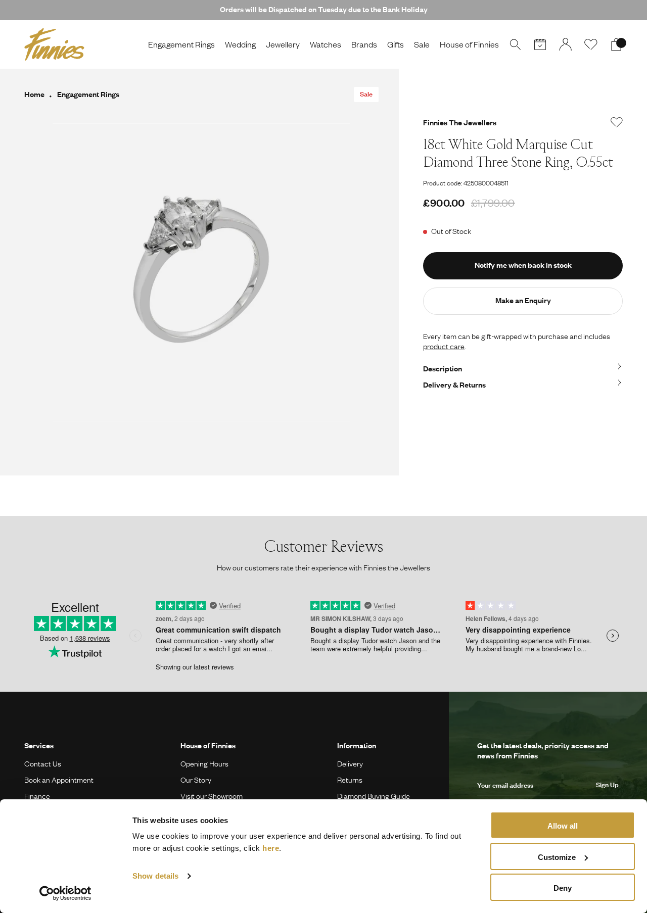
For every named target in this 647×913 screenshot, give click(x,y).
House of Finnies (469, 44)
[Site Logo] (54, 44)
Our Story (195, 779)
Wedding (240, 44)
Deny (562, 888)
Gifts (395, 44)
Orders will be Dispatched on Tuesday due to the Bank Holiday (324, 9)
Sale (422, 44)
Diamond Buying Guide (373, 795)
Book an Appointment (59, 779)
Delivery (350, 763)
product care (444, 346)
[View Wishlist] (590, 44)
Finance (37, 795)
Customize (557, 857)
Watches (325, 44)
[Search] (515, 44)
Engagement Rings (181, 44)
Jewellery (283, 44)
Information (356, 745)
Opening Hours (204, 763)
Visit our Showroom (211, 795)
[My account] (565, 44)
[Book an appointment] (540, 44)
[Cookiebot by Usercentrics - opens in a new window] (65, 893)
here (270, 848)
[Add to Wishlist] (617, 122)
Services (39, 745)
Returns (349, 779)
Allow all (562, 826)
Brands (364, 44)
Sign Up (607, 785)
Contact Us (42, 763)
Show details (155, 876)
